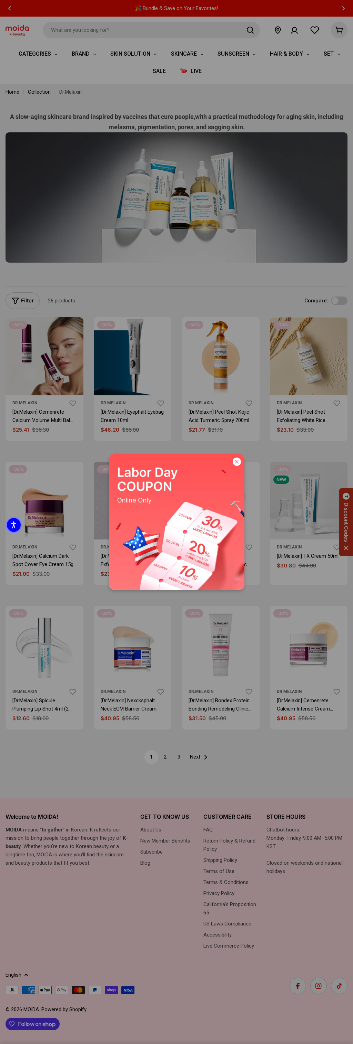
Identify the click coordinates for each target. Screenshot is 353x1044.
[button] (14, 525)
